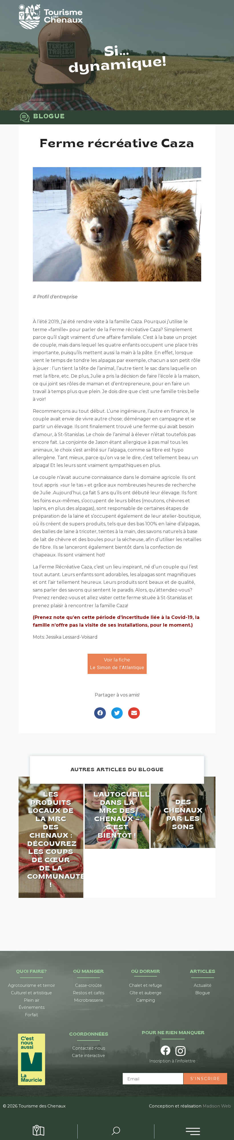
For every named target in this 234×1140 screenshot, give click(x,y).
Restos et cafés (88, 992)
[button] (100, 713)
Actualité (202, 985)
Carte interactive (88, 1055)
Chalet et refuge (145, 985)
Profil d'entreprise (57, 296)
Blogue (202, 992)
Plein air (31, 1000)
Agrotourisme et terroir (31, 985)
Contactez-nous (88, 1048)
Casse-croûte (88, 985)
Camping (145, 1000)
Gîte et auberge (146, 992)
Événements (32, 1007)
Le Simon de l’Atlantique (117, 667)
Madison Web (217, 1106)
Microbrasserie (88, 1000)
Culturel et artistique (31, 992)
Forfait (31, 1014)
